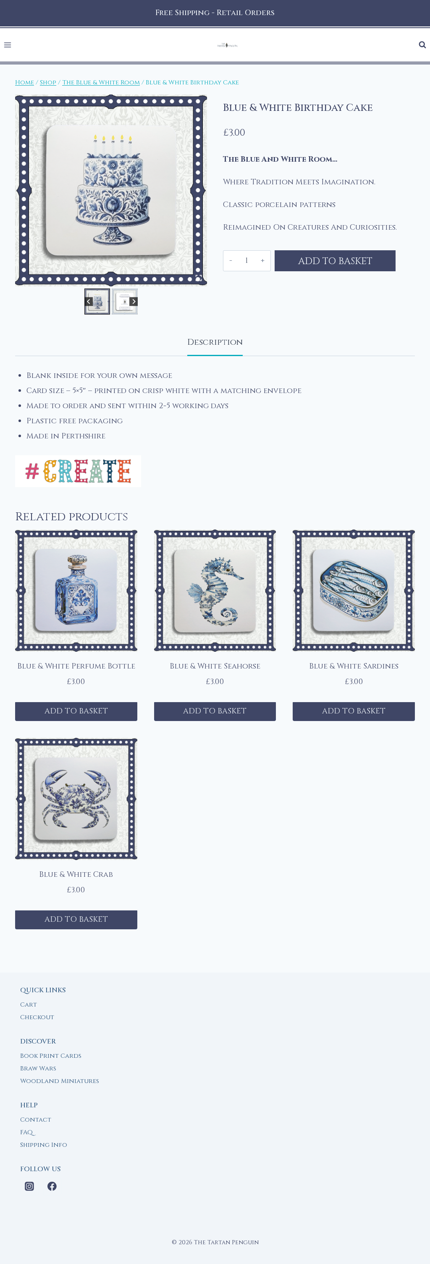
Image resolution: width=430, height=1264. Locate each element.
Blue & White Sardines (354, 666)
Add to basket (335, 261)
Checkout (37, 1017)
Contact (35, 1119)
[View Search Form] (422, 44)
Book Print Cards (50, 1056)
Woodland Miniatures (59, 1081)
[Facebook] (52, 1186)
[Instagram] (29, 1186)
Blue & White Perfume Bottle (76, 666)
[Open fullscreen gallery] (198, 278)
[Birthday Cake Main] (111, 190)
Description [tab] (215, 342)
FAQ (26, 1132)
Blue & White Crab (76, 874)
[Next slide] (133, 301)
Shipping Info (43, 1145)
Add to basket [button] (76, 711)
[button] (97, 301)
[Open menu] (8, 45)
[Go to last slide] (88, 301)
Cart (28, 1004)
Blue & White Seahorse (215, 666)
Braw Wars (38, 1068)
